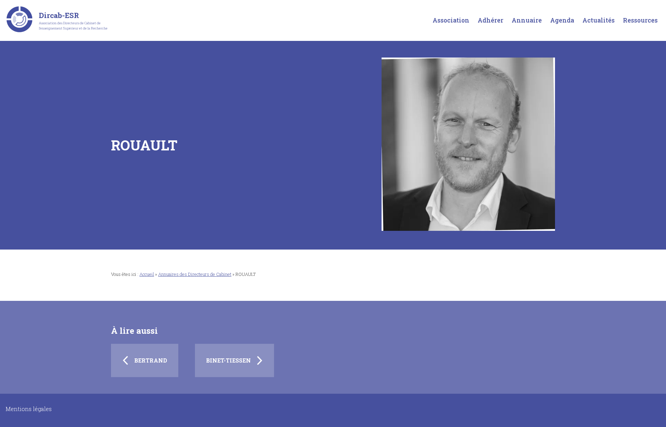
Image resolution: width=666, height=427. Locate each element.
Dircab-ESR (59, 15)
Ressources (640, 20)
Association (451, 20)
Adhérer (490, 20)
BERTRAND (150, 360)
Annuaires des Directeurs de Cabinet (194, 274)
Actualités (598, 20)
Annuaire (527, 20)
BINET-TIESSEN (228, 360)
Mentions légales (29, 408)
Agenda (562, 20)
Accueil (146, 274)
